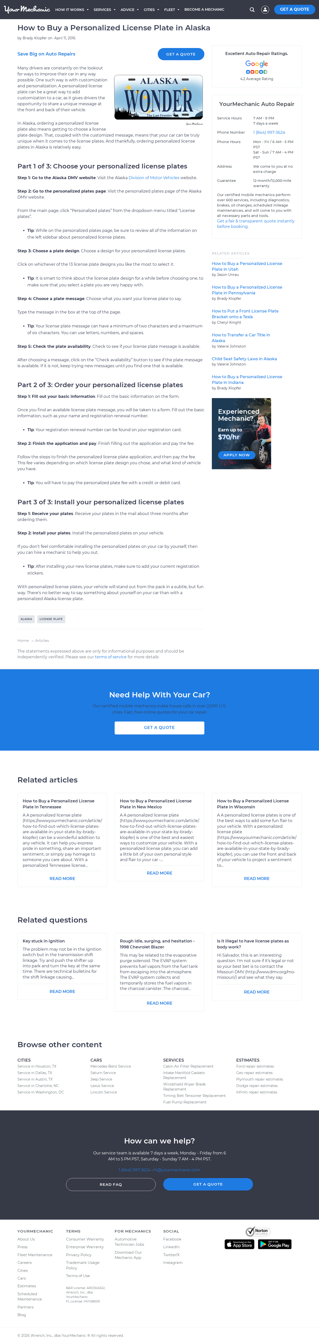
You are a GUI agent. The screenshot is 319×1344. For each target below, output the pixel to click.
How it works (69, 9)
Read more (62, 878)
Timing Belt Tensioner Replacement (194, 1095)
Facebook (172, 1239)
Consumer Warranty (85, 1239)
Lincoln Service (103, 1092)
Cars (21, 1278)
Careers (24, 1262)
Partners (25, 1307)
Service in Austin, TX (35, 1079)
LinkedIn (171, 1246)
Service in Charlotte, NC (38, 1086)
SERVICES (102, 9)
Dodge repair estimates (257, 1086)
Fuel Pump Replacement (185, 1102)
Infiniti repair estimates (256, 1092)
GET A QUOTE (294, 9)
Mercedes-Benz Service (110, 1066)
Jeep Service (101, 1079)
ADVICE (127, 9)
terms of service (111, 657)
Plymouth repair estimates (259, 1079)
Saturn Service (103, 1073)
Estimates (26, 1286)
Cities (149, 9)
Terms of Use (78, 1275)
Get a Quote (181, 54)
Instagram (173, 1262)
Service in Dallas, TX (34, 1073)
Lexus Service (102, 1086)
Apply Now (237, 455)
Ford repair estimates (255, 1066)
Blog (21, 1314)
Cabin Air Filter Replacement (188, 1066)
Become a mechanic (204, 9)
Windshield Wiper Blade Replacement (184, 1086)
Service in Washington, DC (40, 1092)
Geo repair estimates (254, 1073)
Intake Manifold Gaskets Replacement (184, 1075)
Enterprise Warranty (85, 1246)
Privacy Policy (78, 1254)
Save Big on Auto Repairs (46, 54)
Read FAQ (111, 1184)
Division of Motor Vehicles (154, 177)
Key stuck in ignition (44, 941)
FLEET (169, 9)
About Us (26, 1239)
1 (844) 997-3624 (269, 132)
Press (22, 1246)
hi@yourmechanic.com (177, 1170)
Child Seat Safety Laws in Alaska (244, 359)
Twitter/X (171, 1254)
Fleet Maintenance (34, 1254)
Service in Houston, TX (36, 1066)
